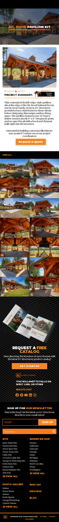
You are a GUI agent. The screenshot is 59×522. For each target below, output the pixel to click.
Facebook (17, 394)
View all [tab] (7, 155)
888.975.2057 (24, 389)
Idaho (32, 455)
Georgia (33, 452)
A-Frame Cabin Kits (11, 458)
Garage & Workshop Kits (14, 461)
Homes (6, 488)
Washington (35, 470)
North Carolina (36, 464)
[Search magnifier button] (53, 431)
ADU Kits (7, 473)
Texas (32, 467)
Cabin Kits (7, 455)
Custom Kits (8, 467)
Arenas (6, 494)
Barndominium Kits (11, 470)
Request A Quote (31, 141)
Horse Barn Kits (10, 449)
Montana (34, 461)
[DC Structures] (25, 375)
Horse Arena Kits (10, 452)
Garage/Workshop (11, 500)
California (34, 446)
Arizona (33, 443)
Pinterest (22, 394)
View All (12, 476)
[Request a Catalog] (29, 324)
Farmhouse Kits (10, 446)
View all (39, 473)
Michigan (34, 458)
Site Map (43, 516)
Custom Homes (9, 503)
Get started (29, 366)
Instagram (35, 394)
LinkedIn (31, 394)
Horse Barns (8, 491)
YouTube (26, 394)
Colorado (34, 449)
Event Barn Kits (10, 464)
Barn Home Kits (10, 443)
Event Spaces (8, 497)
